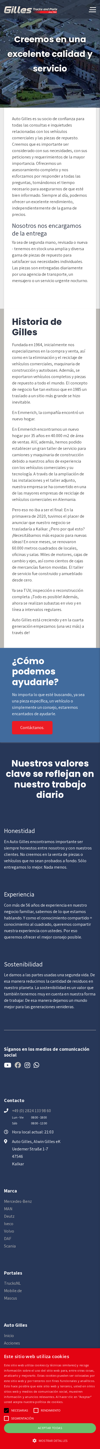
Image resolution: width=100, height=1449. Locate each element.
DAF (7, 1238)
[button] (50, 1440)
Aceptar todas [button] (50, 1428)
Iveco (8, 1223)
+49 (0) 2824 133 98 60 (31, 1110)
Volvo (9, 1231)
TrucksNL (12, 1283)
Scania (10, 1246)
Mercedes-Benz (18, 1201)
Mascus (10, 1298)
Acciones (12, 1343)
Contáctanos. (32, 727)
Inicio (9, 1335)
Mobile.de (13, 1290)
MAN (8, 1209)
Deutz (9, 1216)
